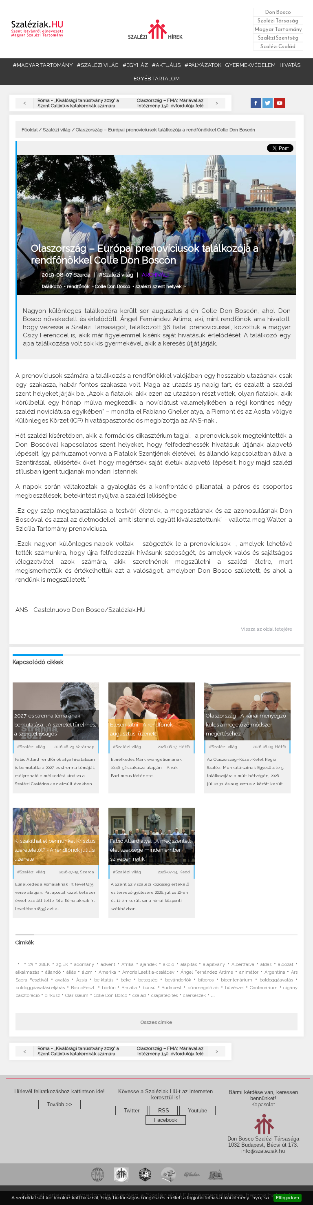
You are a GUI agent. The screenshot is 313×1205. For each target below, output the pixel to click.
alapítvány (214, 964)
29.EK (62, 964)
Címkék (24, 942)
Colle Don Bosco (112, 286)
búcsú (149, 987)
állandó (53, 972)
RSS (163, 1111)
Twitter (131, 1111)
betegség (148, 980)
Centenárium (264, 987)
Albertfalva (242, 964)
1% (30, 964)
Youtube (197, 1111)
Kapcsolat (263, 1104)
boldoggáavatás (276, 980)
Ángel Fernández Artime (207, 972)
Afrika (127, 964)
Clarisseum (76, 995)
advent (108, 964)
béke (126, 980)
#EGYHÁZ (135, 65)
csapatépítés (164, 995)
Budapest (171, 987)
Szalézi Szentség (278, 38)
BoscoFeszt (83, 987)
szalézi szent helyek (158, 286)
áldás (265, 964)
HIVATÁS (290, 65)
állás (71, 972)
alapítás (189, 964)
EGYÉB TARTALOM (157, 78)
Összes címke (156, 1022)
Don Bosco (278, 12)
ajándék (148, 964)
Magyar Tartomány (278, 29)
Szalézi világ (57, 130)
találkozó (52, 286)
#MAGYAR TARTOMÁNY (43, 65)
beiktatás (103, 980)
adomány (84, 964)
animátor (248, 972)
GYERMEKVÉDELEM (250, 65)
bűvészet (234, 987)
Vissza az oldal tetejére (266, 629)
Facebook (165, 1120)
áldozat (285, 964)
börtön (109, 987)
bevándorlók (178, 980)
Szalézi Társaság (278, 20)
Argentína (275, 972)
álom (87, 972)
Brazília (129, 987)
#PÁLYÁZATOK (203, 65)
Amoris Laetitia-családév (148, 972)
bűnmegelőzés (203, 987)
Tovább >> (59, 1104)
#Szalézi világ (116, 275)
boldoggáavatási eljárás (40, 987)
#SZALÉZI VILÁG (98, 65)
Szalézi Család (277, 46)
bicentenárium (236, 980)
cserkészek (194, 995)
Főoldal (29, 130)
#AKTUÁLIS (166, 65)
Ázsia (81, 980)
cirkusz (52, 995)
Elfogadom (287, 1198)
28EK (44, 964)
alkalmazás (27, 972)
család (139, 995)
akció (168, 964)
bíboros (206, 980)
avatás (62, 980)
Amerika (107, 972)
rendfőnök (78, 286)
